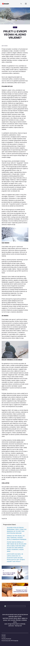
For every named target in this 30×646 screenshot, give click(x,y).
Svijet (15, 27)
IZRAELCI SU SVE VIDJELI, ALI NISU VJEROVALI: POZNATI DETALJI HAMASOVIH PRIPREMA (16, 537)
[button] (21, 4)
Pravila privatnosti (6, 638)
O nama (4, 637)
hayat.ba (4, 518)
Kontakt (4, 635)
